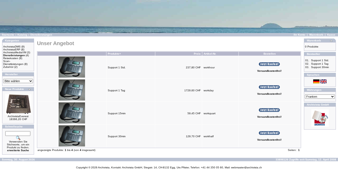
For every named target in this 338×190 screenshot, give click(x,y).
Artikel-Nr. (210, 53)
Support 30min (117, 136)
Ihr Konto (299, 34)
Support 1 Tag (116, 90)
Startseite (8, 34)
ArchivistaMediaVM (14, 52)
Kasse (331, 34)
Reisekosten (10, 58)
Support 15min (117, 113)
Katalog (22, 34)
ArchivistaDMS (12, 46)
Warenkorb (316, 34)
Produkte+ (114, 53)
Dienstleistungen (41, 34)
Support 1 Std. (117, 67)
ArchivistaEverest (18, 116)
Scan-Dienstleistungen (13, 62)
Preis (197, 53)
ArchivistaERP (11, 49)
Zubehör (8, 66)
